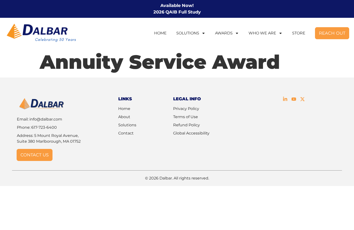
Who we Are (262, 33)
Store (298, 33)
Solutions (187, 33)
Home (160, 33)
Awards (224, 33)
